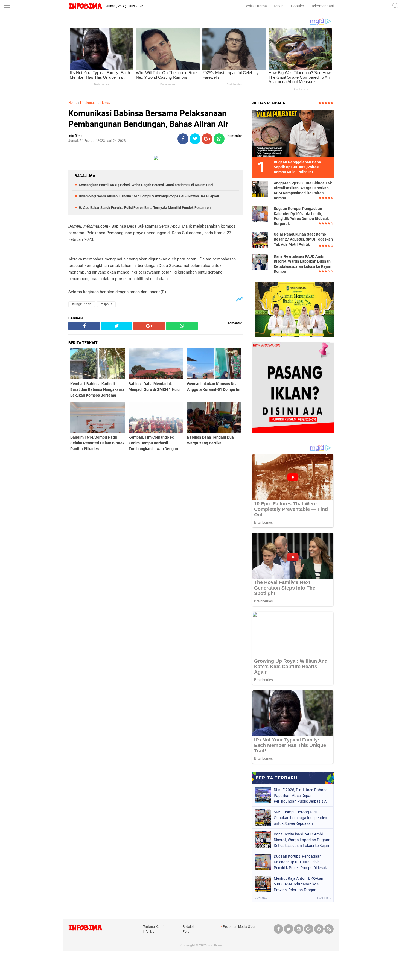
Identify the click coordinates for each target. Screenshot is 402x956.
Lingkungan (89, 103)
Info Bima (215, 945)
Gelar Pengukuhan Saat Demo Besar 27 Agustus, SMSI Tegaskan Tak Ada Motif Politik (303, 239)
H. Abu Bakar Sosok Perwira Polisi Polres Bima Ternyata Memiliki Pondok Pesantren (145, 208)
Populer (297, 6)
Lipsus (105, 103)
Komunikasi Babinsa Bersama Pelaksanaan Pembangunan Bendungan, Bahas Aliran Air (148, 118)
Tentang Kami (153, 927)
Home (72, 103)
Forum (188, 932)
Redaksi (188, 927)
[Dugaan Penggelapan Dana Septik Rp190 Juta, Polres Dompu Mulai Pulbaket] (293, 133)
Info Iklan (149, 932)
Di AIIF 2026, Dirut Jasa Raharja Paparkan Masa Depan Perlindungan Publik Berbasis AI (301, 795)
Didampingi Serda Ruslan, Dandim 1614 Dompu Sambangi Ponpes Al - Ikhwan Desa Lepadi (149, 196)
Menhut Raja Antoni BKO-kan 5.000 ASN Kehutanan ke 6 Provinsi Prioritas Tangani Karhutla (298, 884)
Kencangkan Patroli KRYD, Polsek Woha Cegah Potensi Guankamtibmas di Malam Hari (146, 185)
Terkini (278, 6)
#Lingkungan (81, 304)
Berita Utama (255, 6)
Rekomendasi (322, 6)
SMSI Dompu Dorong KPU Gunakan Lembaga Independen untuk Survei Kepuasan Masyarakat (300, 818)
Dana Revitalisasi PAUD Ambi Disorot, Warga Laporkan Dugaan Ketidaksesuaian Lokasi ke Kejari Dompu (302, 264)
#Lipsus (106, 304)
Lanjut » (324, 898)
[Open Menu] (7, 6)
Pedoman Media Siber (239, 927)
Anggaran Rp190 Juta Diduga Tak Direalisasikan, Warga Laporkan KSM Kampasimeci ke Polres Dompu (303, 190)
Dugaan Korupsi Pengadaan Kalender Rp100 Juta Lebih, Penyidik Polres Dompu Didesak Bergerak (301, 216)
